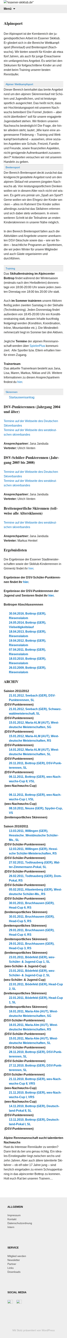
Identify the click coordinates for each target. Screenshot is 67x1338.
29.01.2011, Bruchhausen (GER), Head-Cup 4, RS (31, 932)
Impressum (14, 1215)
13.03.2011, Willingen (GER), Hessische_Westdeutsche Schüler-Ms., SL (33, 835)
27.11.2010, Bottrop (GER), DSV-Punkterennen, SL (35, 1068)
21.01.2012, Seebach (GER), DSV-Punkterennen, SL (32, 698)
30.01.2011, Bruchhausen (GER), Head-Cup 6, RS (31, 905)
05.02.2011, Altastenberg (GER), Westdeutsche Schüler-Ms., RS (35, 892)
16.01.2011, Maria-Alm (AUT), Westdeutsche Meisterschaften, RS (33, 1027)
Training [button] (10, 268)
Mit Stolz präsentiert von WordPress (33, 1330)
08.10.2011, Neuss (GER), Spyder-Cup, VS (36, 810)
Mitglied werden (16, 1256)
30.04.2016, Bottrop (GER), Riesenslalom (27, 616)
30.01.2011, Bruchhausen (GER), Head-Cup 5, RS (31, 919)
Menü (8, 8)
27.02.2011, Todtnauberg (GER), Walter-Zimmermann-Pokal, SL (34, 865)
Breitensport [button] (13, 167)
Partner (11, 1263)
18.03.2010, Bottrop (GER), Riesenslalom (27, 661)
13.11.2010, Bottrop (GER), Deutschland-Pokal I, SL (34, 1122)
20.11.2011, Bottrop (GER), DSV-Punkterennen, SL (35, 765)
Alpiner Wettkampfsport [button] (19, 84)
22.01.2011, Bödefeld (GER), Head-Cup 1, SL (36, 1000)
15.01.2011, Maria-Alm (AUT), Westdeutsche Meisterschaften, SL (33, 1041)
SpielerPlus (37, 345)
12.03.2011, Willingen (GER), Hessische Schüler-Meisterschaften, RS (33, 851)
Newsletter (13, 1259)
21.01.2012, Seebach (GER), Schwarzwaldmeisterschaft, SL (35, 711)
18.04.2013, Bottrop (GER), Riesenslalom (27, 634)
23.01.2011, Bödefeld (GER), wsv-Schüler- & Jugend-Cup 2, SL (32, 973)
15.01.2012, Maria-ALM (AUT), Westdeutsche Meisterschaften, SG (34, 725)
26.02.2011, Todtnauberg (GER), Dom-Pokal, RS (35, 878)
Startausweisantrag (21, 397)
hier (19, 382)
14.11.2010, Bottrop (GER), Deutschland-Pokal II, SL (34, 1108)
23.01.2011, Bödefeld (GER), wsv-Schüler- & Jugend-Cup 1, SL (32, 959)
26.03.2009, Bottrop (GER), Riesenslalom (27, 670)
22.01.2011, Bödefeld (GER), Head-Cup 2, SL (36, 986)
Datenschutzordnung (19, 1223)
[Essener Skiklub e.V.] (33, 2)
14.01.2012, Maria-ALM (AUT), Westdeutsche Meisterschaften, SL (34, 752)
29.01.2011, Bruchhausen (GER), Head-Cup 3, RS (31, 946)
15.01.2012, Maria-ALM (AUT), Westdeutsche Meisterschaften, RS (34, 738)
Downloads (13, 1271)
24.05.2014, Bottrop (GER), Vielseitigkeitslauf (27, 625)
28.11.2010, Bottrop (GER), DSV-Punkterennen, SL (35, 1054)
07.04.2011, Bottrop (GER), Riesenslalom (27, 652)
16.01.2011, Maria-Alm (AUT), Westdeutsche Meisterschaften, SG (33, 1013)
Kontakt (11, 1219)
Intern (10, 1227)
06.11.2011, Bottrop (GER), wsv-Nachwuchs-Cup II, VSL (35, 779)
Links (10, 1267)
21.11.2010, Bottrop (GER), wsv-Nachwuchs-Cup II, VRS (35, 1081)
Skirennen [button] (11, 391)
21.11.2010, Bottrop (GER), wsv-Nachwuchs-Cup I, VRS (35, 1095)
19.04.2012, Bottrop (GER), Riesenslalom (27, 643)
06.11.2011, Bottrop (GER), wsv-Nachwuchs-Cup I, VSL (35, 797)
